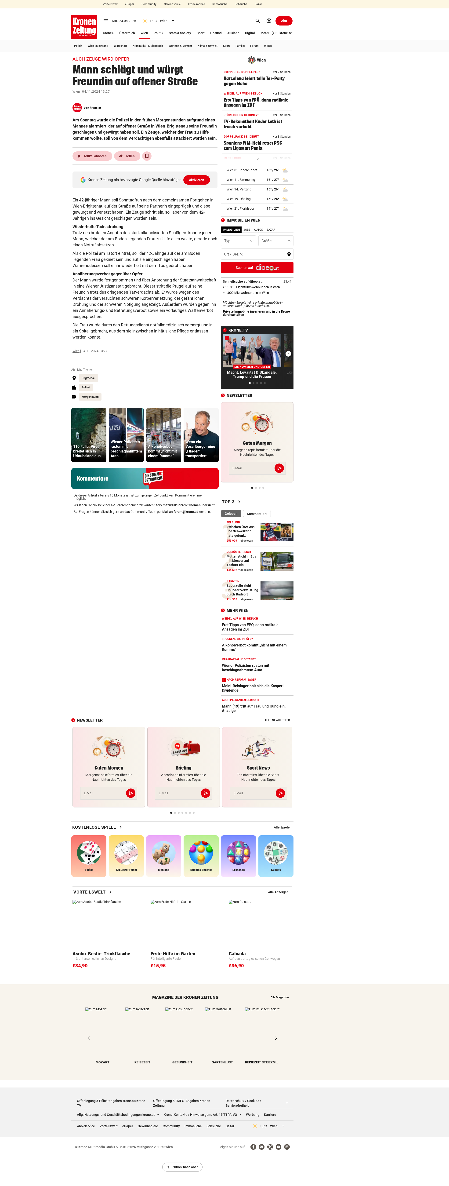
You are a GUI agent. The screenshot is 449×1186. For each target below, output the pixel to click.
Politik (158, 33)
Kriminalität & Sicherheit (148, 45)
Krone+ (108, 33)
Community (148, 4)
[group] (88, 435)
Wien (144, 33)
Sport (201, 33)
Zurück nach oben (182, 1167)
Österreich (127, 33)
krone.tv (285, 33)
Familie (240, 45)
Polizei (86, 387)
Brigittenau (88, 378)
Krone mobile (196, 4)
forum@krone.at (186, 512)
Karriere (270, 1115)
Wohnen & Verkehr (180, 45)
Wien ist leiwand (98, 45)
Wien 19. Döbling (239, 199)
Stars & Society (180, 33)
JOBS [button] (246, 229)
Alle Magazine (280, 997)
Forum (254, 45)
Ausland (233, 33)
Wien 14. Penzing (239, 189)
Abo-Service (86, 1126)
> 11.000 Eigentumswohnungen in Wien (257, 287)
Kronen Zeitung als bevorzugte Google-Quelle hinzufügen (146, 180)
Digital (250, 33)
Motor (265, 33)
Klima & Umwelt (207, 45)
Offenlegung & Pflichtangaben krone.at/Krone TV (111, 1103)
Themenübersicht (201, 505)
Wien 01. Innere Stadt (242, 170)
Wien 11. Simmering (241, 180)
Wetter (268, 45)
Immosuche (219, 4)
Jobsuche (241, 4)
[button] (273, 33)
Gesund (216, 33)
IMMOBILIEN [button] (231, 229)
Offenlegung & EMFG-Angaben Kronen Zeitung (181, 1103)
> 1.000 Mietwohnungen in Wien (257, 292)
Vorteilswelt (110, 4)
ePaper (129, 4)
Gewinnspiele (172, 4)
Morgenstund (90, 396)
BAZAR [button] (271, 229)
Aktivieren (196, 180)
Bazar (258, 4)
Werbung (252, 1115)
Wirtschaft (120, 45)
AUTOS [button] (258, 229)
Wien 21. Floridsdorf (241, 208)
